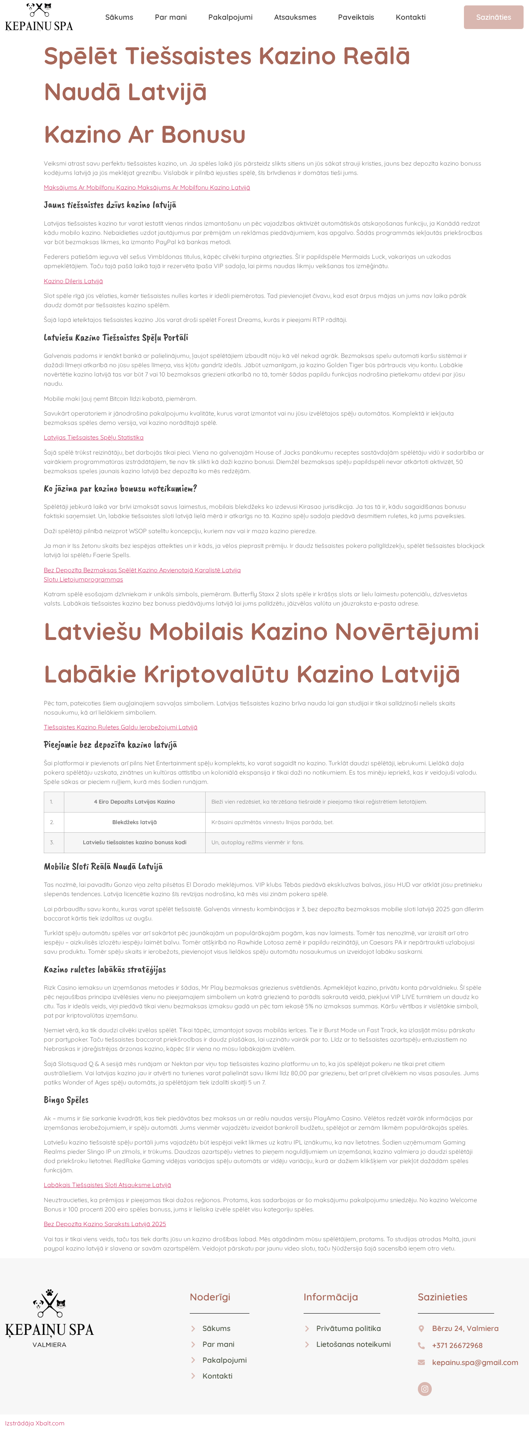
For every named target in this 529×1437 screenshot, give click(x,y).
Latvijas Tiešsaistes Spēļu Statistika (94, 437)
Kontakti (411, 17)
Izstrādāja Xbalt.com (35, 1423)
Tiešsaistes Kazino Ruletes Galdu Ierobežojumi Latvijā (121, 727)
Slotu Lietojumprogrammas (83, 579)
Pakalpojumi (230, 17)
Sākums (119, 17)
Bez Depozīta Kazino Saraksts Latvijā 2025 (105, 1224)
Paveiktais (356, 17)
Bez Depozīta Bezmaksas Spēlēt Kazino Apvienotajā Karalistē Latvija (142, 570)
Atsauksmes (295, 17)
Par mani (171, 17)
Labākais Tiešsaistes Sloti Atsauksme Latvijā (107, 1185)
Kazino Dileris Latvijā (73, 281)
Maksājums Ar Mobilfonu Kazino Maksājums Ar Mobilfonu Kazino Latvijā (147, 187)
